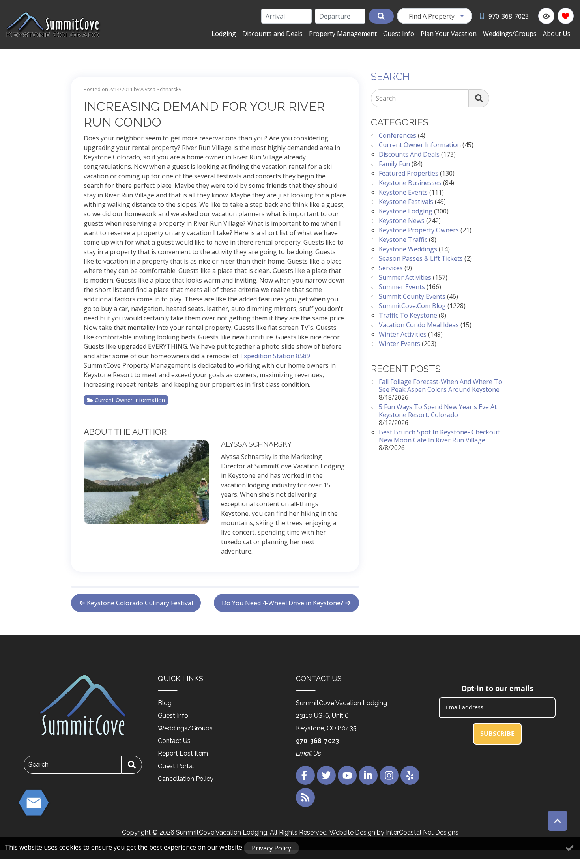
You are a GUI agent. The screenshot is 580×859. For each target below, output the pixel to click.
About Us (557, 33)
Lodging (223, 33)
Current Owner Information (130, 400)
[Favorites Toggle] (566, 16)
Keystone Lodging (405, 211)
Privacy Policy (271, 848)
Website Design (352, 832)
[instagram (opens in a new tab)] (389, 775)
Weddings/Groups (510, 33)
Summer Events (402, 287)
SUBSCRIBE (497, 733)
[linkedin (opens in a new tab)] (368, 775)
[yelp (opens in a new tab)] (409, 775)
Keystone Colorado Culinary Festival (140, 603)
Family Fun (394, 163)
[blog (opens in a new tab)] (305, 797)
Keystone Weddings (408, 249)
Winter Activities (403, 334)
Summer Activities (405, 277)
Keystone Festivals (406, 201)
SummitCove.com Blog (412, 305)
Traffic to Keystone (408, 315)
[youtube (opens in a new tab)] (347, 775)
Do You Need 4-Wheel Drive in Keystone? (282, 603)
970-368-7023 (317, 741)
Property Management (343, 33)
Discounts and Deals (272, 33)
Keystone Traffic (403, 239)
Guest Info (398, 33)
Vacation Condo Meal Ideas (419, 324)
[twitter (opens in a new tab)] (326, 775)
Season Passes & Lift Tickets (421, 258)
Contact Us (174, 741)
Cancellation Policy (185, 778)
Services (391, 268)
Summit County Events (412, 296)
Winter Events (399, 343)
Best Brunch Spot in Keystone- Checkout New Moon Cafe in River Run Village (439, 436)
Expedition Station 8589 (275, 356)
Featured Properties (408, 173)
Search (386, 98)
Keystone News (402, 220)
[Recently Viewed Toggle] (546, 16)
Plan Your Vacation (449, 33)
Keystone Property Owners (419, 230)
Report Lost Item (183, 753)
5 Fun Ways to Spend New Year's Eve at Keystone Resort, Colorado (438, 410)
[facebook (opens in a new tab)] (305, 775)
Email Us (308, 753)
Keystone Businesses (410, 182)
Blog (165, 703)
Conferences (397, 135)
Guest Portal (176, 766)
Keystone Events (403, 192)
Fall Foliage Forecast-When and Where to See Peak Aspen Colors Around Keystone (440, 385)
